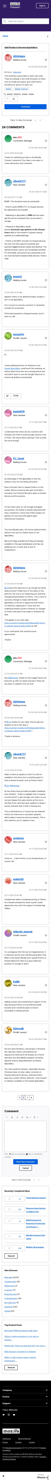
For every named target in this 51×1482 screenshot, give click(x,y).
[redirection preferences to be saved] (40, 120)
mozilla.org (6, 1439)
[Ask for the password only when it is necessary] (35, 120)
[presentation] (6, 1117)
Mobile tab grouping (35, 1247)
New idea (8, 1277)
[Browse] (4, 6)
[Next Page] (32, 1097)
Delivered (17, 72)
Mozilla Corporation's (14, 1448)
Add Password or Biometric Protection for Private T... (35, 1223)
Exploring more (10, 1294)
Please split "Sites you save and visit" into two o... (25, 1346)
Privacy (5, 1442)
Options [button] (47, 36)
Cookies (18, 1442)
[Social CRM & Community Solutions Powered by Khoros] (43, 1477)
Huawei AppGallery (12, 368)
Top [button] (3, 1476)
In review (8, 1290)
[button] (7, 98)
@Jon (6, 588)
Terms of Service (24, 1439)
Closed (7, 1311)
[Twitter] (3, 1415)
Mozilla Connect (15, 5)
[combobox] (25, 21)
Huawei (24, 94)
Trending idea (10, 1282)
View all (11, 1256)
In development (10, 1298)
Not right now (10, 1303)
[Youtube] (14, 1415)
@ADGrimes (13, 678)
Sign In (42, 6)
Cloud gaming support (36, 1198)
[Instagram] (9, 1415)
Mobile (8, 89)
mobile (31, 94)
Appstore (17, 94)
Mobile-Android (21, 89)
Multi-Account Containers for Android (20, 1352)
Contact (32, 1442)
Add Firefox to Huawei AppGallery (21, 47)
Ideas (5, 36)
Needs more (9, 1286)
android (10, 94)
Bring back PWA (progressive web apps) (21, 1331)
